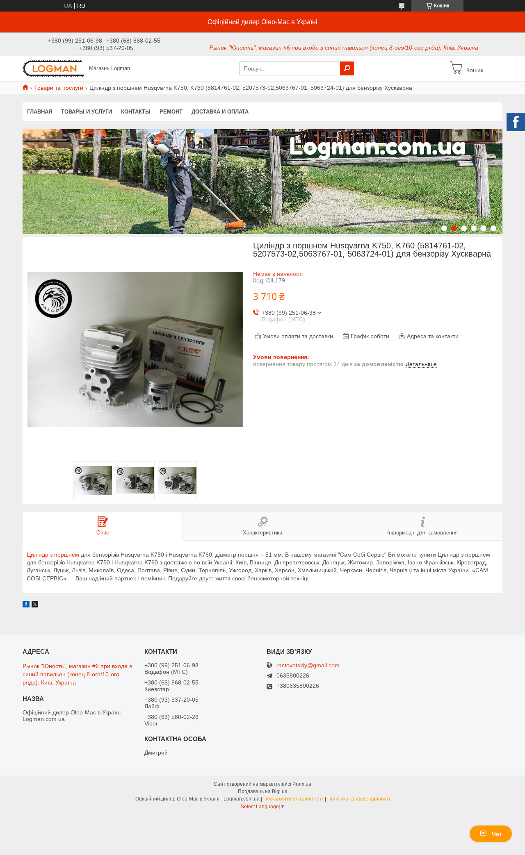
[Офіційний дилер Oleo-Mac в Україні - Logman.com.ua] (53, 68)
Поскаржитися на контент (293, 799)
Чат (497, 833)
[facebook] (26, 605)
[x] (35, 605)
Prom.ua (301, 784)
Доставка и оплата (220, 112)
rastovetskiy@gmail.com (308, 665)
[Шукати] (347, 68)
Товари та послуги (58, 87)
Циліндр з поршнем (53, 554)
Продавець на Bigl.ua (263, 791)
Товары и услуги (86, 112)
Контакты (136, 112)
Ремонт (171, 112)
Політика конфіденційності (358, 799)
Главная (39, 112)
